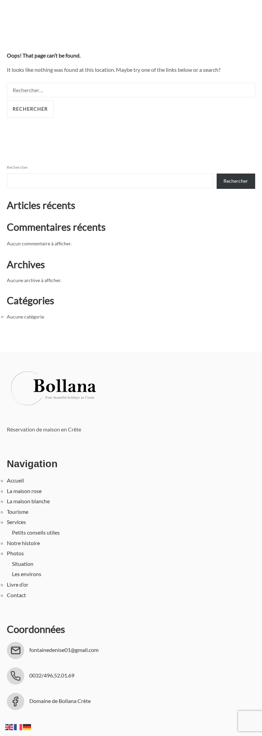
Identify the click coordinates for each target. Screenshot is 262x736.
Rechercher (17, 167)
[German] (27, 726)
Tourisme (17, 511)
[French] (18, 726)
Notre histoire (23, 543)
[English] (9, 726)
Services (16, 522)
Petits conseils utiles (36, 532)
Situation (22, 563)
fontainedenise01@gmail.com (64, 650)
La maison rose (24, 491)
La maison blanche (28, 501)
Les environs (26, 574)
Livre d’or (17, 584)
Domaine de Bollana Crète (60, 701)
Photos (15, 553)
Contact (16, 595)
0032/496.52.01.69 (51, 675)
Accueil (15, 480)
